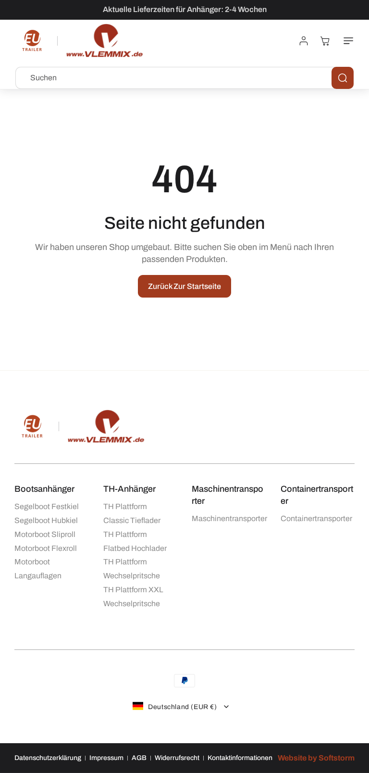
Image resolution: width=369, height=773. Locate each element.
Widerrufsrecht (177, 757)
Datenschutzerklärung (47, 757)
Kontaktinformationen (240, 757)
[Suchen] (343, 78)
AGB (139, 757)
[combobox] (184, 77)
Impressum (106, 757)
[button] (346, 41)
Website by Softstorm (316, 758)
